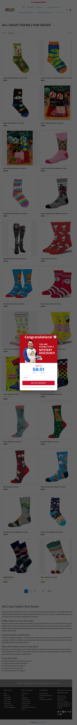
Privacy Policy (51, 387)
